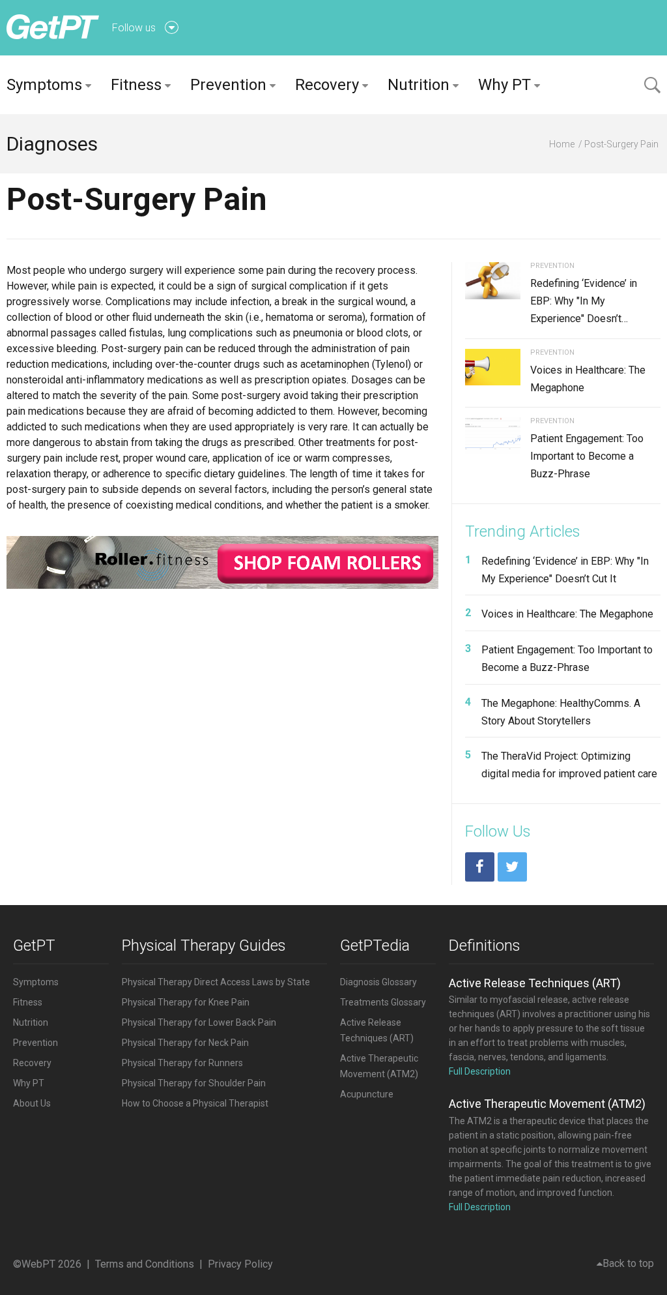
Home (562, 144)
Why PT (504, 85)
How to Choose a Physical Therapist (195, 1103)
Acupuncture (366, 1094)
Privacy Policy (240, 1264)
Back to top (628, 1263)
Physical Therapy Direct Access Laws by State (216, 982)
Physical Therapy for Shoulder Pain (194, 1083)
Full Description (480, 1071)
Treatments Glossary (383, 1002)
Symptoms (44, 85)
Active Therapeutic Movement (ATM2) (547, 1103)
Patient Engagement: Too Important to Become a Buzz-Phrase (587, 456)
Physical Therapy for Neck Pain (185, 1042)
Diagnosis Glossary (378, 982)
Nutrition (418, 85)
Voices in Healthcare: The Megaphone (567, 614)
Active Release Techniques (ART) (535, 983)
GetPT (34, 945)
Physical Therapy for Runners (182, 1063)
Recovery (327, 85)
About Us (32, 1103)
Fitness (136, 85)
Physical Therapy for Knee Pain (185, 1002)
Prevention (228, 85)
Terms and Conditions (144, 1264)
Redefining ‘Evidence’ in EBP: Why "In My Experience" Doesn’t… (583, 301)
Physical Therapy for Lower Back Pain (199, 1022)
